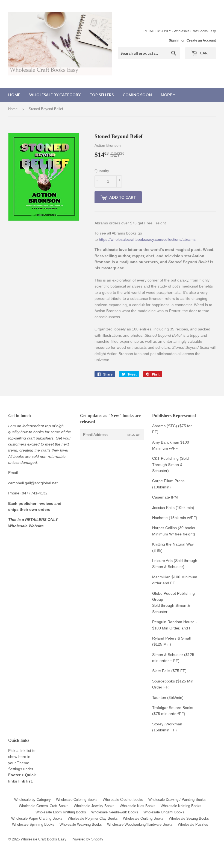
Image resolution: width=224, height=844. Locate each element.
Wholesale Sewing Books (189, 818)
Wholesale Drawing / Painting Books (177, 800)
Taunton (159, 697)
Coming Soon (137, 94)
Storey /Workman (167, 724)
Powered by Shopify (87, 839)
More (166, 95)
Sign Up (133, 435)
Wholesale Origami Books (163, 812)
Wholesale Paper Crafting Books (37, 818)
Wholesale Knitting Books (181, 806)
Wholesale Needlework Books (114, 812)
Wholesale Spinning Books (33, 824)
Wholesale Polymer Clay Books (93, 818)
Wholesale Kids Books (137, 806)
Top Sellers (102, 94)
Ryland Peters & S (168, 638)
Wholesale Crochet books (123, 800)
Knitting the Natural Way (173, 544)
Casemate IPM (165, 497)
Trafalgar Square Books (172, 707)
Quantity (102, 171)
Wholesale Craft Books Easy (43, 839)
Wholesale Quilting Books (143, 818)
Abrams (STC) (164, 426)
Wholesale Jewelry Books (94, 806)
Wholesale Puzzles (193, 824)
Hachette (160, 517)
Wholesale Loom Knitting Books (61, 812)
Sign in (174, 40)
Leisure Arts (163, 560)
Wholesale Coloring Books (77, 800)
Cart (204, 53)
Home (14, 94)
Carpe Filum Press (168, 481)
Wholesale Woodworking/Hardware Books (140, 824)
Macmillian (161, 577)
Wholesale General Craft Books (44, 806)
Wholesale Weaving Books (81, 824)
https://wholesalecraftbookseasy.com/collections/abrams (147, 239)
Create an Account (201, 40)
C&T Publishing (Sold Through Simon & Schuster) (170, 464)
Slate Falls (161, 671)
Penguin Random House (173, 622)
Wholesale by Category (55, 94)
